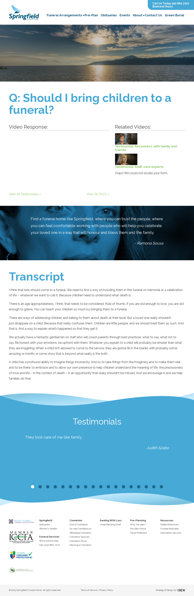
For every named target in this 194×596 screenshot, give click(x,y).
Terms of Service (89, 590)
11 (108, 487)
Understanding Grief (110, 524)
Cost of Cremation (79, 524)
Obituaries (109, 15)
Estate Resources (169, 524)
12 (116, 487)
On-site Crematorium (80, 528)
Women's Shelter (48, 528)
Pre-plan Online (138, 528)
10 (101, 487)
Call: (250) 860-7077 (49, 545)
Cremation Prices (78, 541)
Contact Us (153, 15)
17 (154, 487)
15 (138, 487)
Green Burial (174, 15)
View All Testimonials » (25, 194)
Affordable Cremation (80, 533)
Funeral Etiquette (169, 528)
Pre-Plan (91, 15)
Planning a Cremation (80, 545)
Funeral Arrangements (64, 15)
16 (146, 487)
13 (123, 487)
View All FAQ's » (98, 194)
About (137, 15)
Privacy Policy (106, 590)
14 (131, 487)
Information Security (170, 533)
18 (161, 487)
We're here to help (48, 540)
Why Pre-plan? (138, 524)
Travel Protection (138, 533)
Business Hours (163, 6)
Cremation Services (79, 536)
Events (125, 15)
